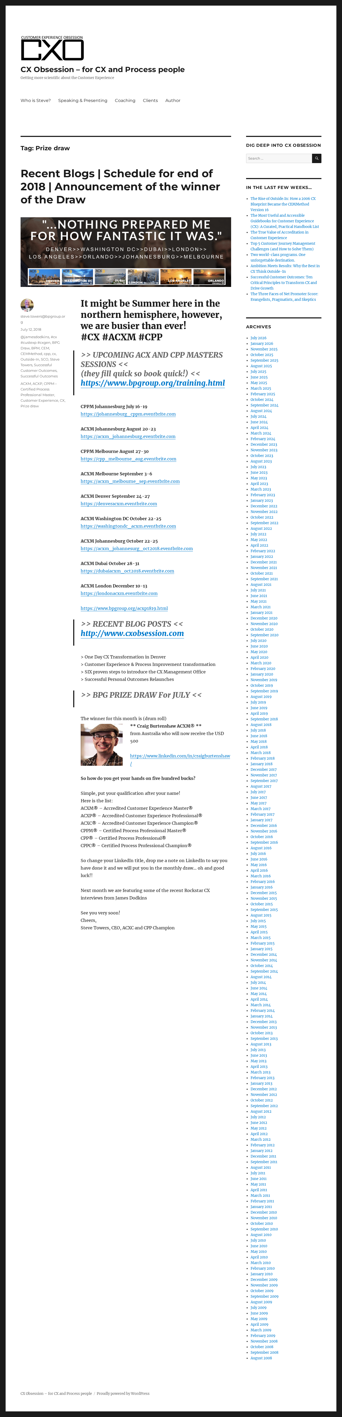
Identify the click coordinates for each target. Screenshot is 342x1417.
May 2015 (259, 926)
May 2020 (259, 652)
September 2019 (264, 691)
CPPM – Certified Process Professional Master (39, 389)
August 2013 (261, 1044)
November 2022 (264, 512)
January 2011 (261, 1207)
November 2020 (264, 624)
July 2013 (258, 1050)
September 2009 (265, 1296)
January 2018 (262, 764)
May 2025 (259, 383)
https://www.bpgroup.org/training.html (153, 383)
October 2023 (262, 455)
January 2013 (261, 1083)
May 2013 (258, 1061)
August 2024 (261, 411)
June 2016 (259, 859)
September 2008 (264, 1352)
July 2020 (258, 640)
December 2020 (264, 618)
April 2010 (259, 1257)
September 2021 (264, 579)
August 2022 (261, 528)
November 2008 (264, 1341)
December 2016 (264, 825)
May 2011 (258, 1184)
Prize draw (30, 406)
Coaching (125, 100)
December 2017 (264, 769)
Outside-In (30, 359)
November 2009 (264, 1285)
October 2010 (262, 1223)
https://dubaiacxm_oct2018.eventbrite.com (127, 571)
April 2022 (259, 545)
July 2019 (258, 702)
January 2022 (262, 556)
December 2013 (264, 1022)
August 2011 (261, 1167)
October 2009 (262, 1291)
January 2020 (262, 674)
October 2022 (262, 517)
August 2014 (261, 977)
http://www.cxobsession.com (132, 633)
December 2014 (264, 954)
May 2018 (259, 741)
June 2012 (259, 1122)
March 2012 (261, 1139)
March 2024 (261, 433)
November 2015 (264, 898)
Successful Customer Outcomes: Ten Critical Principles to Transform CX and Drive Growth (284, 283)
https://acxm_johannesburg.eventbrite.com (128, 436)
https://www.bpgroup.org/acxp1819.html (124, 608)
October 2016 (262, 837)
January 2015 (262, 949)
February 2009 (263, 1335)
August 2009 (261, 1302)
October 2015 (262, 904)
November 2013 (264, 1027)
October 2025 (262, 355)
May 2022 (259, 540)
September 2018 (264, 719)
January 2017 (262, 820)
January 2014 (262, 1016)
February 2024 (263, 439)
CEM (45, 348)
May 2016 (259, 865)
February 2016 (263, 881)
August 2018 (261, 725)
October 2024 (262, 399)
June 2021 (259, 596)
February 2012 (263, 1145)
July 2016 (258, 853)
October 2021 (262, 573)
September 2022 (264, 523)
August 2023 (261, 461)
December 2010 (264, 1212)
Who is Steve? (36, 100)
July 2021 (258, 590)
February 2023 (263, 495)
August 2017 (261, 786)
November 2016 (264, 831)
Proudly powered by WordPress (123, 1393)
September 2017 (264, 781)
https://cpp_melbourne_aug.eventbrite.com (128, 458)
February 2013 (262, 1078)
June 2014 (259, 988)
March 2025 (261, 388)
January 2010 (262, 1274)
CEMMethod (31, 354)
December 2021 (264, 562)
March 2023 (261, 489)
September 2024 (264, 405)
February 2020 (263, 668)
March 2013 (260, 1072)
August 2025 (261, 366)
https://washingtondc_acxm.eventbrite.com (128, 526)
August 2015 (261, 915)
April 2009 (260, 1324)
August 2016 (261, 848)
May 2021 (259, 601)
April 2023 (259, 483)
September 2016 (264, 842)
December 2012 (264, 1089)
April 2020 (259, 657)
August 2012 (261, 1111)
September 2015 (264, 909)
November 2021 (264, 568)
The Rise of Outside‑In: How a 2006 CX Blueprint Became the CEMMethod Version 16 (283, 204)
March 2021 (261, 607)
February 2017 (263, 814)
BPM (35, 348)
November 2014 (264, 960)
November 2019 (264, 680)
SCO (44, 359)
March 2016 (261, 876)
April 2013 (259, 1066)
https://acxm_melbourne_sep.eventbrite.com (130, 481)
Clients (150, 100)
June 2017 (259, 797)
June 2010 (259, 1246)
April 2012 (259, 1134)
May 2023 (259, 478)
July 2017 (258, 792)
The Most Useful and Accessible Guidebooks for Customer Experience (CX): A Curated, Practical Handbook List (285, 221)
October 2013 (262, 1033)
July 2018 (258, 730)
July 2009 (259, 1307)
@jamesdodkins (35, 337)
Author (172, 100)
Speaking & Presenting (82, 100)
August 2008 (261, 1358)
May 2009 (259, 1319)
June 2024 (259, 422)
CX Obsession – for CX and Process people (103, 69)
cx (54, 354)
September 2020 (264, 635)
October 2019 (262, 685)
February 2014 (263, 1010)
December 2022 (264, 506)
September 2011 (264, 1162)
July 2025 (258, 371)
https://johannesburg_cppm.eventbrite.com (128, 414)
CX (62, 400)
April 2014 (259, 999)
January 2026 (262, 343)
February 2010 (263, 1268)
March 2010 (261, 1263)
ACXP (37, 383)
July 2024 (258, 416)
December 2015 (264, 893)
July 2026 (259, 338)
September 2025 (264, 360)
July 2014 (258, 982)
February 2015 (263, 943)
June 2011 (259, 1179)
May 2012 (259, 1128)
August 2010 (261, 1235)
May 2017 (259, 803)
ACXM (26, 383)
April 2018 (259, 747)
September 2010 (264, 1229)
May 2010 (259, 1251)
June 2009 (259, 1313)
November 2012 (264, 1094)
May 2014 (259, 994)
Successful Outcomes (39, 376)
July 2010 (258, 1240)
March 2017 (261, 809)
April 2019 (259, 713)
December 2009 (264, 1279)
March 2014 (261, 1005)
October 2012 (262, 1100)
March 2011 (260, 1195)
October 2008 (262, 1347)
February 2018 (263, 758)
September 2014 (264, 971)
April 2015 (259, 932)
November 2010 (264, 1218)
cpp (47, 354)
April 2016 (259, 870)
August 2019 (261, 696)
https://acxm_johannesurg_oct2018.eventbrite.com (137, 548)
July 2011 (258, 1173)
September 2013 (264, 1038)
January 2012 (262, 1150)
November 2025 (264, 349)
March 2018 (261, 753)
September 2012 (264, 1106)
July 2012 (258, 1117)
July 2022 (258, 534)
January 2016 (262, 887)
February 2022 (263, 551)
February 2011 (262, 1201)
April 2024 (259, 427)
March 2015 (261, 938)
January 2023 (262, 500)
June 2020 (259, 646)
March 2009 (261, 1330)
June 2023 (259, 472)
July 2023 (258, 467)
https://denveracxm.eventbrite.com (119, 503)
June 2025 (259, 377)
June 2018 (259, 736)
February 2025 (263, 394)
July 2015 (258, 921)
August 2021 (261, 584)
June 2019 (259, 708)
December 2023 (264, 444)
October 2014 (262, 966)
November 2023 (264, 450)
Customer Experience (39, 400)
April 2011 (259, 1190)
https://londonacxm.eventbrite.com (119, 593)
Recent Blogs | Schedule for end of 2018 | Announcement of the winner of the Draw (120, 186)
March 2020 (261, 663)
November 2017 (264, 775)
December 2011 (263, 1156)
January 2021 (262, 612)
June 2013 (259, 1055)
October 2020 (262, 629)
